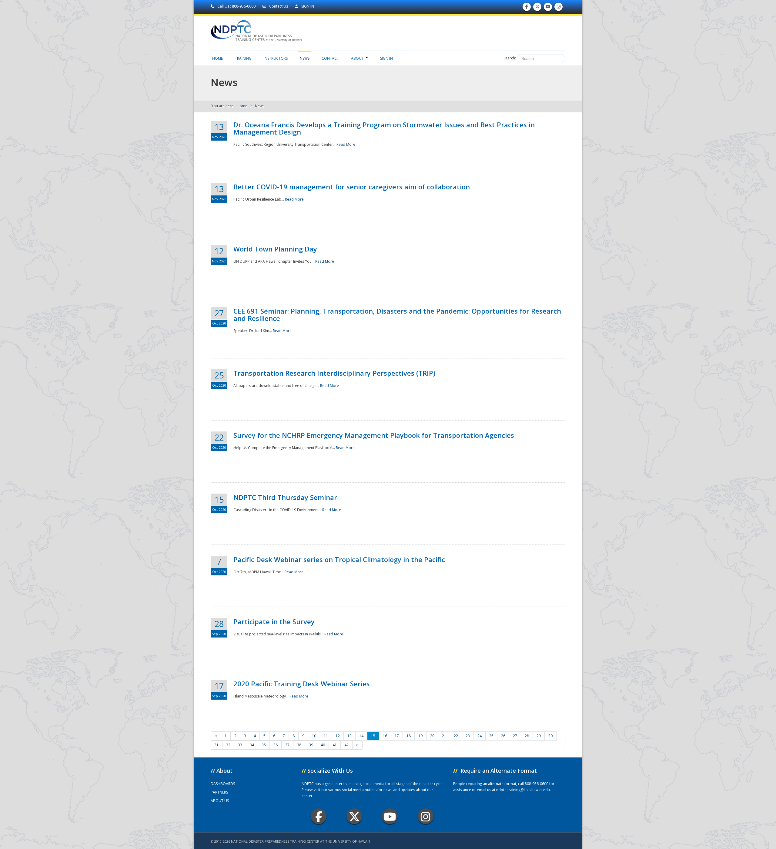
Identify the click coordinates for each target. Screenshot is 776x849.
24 (479, 735)
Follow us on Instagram (558, 8)
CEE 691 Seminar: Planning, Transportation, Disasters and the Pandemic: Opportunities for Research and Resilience (397, 314)
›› (357, 744)
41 (335, 744)
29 (539, 735)
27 (515, 735)
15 (373, 735)
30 (550, 735)
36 (275, 744)
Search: (509, 58)
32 (228, 744)
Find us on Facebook (526, 8)
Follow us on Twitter (537, 8)
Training (243, 58)
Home (217, 58)
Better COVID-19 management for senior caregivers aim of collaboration (351, 186)
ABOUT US (220, 800)
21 (444, 735)
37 (287, 744)
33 (240, 744)
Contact (330, 58)
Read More (345, 144)
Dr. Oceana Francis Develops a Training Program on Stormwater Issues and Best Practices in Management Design (384, 128)
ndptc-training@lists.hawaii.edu (523, 789)
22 (456, 735)
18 (408, 735)
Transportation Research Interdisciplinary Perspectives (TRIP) (334, 373)
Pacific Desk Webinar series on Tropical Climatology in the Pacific (339, 559)
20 (432, 735)
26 (503, 735)
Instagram (425, 816)
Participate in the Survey (274, 621)
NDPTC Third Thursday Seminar (285, 497)
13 (349, 735)
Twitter (354, 816)
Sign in (386, 58)
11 (326, 735)
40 (323, 744)
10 (314, 735)
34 (252, 744)
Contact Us (278, 6)
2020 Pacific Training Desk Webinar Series (301, 683)
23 (468, 735)
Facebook (318, 816)
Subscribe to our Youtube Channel (548, 8)
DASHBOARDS (223, 783)
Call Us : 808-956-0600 (236, 6)
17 (397, 735)
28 (527, 735)
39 (311, 744)
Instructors (276, 58)
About (357, 58)
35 (264, 744)
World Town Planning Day (275, 248)
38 (299, 744)
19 (420, 735)
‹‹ (216, 735)
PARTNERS (219, 792)
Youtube (390, 816)
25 (491, 735)
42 (346, 744)
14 (361, 735)
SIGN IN (307, 6)
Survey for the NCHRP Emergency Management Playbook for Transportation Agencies (373, 435)
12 (338, 735)
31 (216, 744)
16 (385, 735)
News (304, 58)
